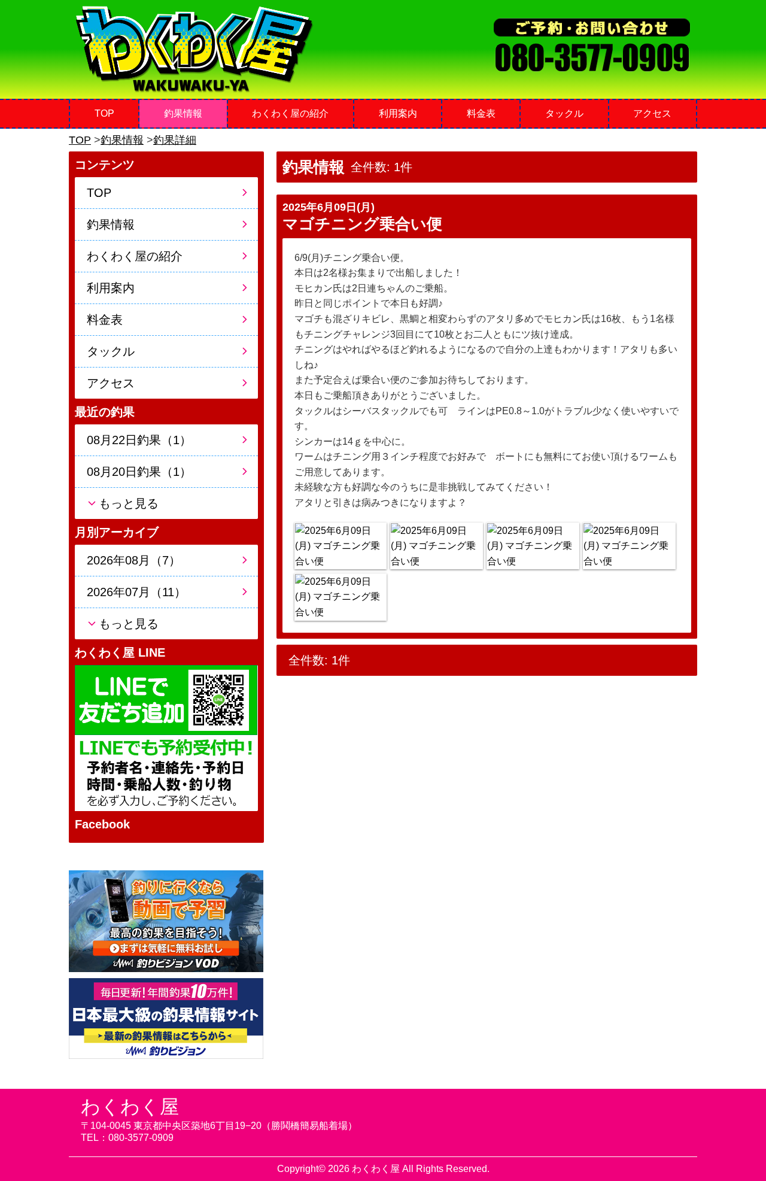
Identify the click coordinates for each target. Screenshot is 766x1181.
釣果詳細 (174, 140)
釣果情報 (183, 113)
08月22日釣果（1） (139, 440)
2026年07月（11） (136, 592)
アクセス (652, 113)
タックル (564, 113)
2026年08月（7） (134, 560)
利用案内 (398, 113)
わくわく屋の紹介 (290, 113)
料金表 (481, 113)
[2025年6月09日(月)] (340, 546)
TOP (104, 113)
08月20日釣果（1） (139, 471)
